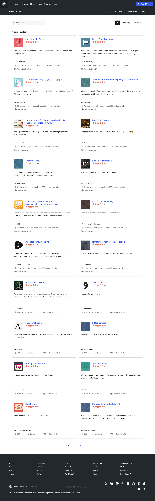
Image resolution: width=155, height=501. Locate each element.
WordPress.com (127, 463)
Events (95, 467)
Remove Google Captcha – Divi (107, 404)
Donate (96, 470)
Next (85, 446)
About (11, 463)
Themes (40, 467)
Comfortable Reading (102, 201)
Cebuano (34, 487)
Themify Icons (32, 161)
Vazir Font (97, 282)
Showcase (41, 463)
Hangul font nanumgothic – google (108, 242)
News (11, 467)
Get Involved (97, 463)
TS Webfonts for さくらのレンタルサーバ (45, 79)
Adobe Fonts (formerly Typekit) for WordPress (115, 79)
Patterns (40, 474)
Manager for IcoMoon (35, 363)
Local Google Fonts (34, 39)
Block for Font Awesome (37, 242)
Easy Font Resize (33, 323)
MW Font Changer (101, 120)
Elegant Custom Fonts (103, 161)
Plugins (39, 470)
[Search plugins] (42, 23)
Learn (67, 463)
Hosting (12, 470)
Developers (69, 470)
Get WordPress (144, 4)
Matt (123, 467)
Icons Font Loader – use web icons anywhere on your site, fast (41, 202)
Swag (96, 474)
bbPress (124, 470)
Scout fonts (31, 404)
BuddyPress (125, 474)
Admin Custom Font (34, 282)
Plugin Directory (15, 11)
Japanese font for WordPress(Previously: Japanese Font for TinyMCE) (45, 121)
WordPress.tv (71, 474)
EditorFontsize (99, 323)
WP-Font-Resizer (100, 363)
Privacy (12, 474)
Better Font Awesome (103, 39)
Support (68, 467)
